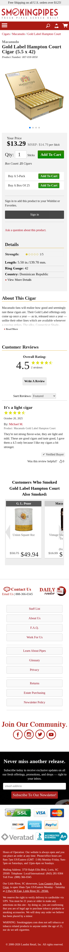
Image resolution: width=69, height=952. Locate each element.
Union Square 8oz (24, 534)
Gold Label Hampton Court (44, 34)
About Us (34, 618)
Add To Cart (51, 154)
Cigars (6, 34)
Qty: (9, 154)
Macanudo (18, 34)
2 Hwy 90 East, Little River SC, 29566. (27, 891)
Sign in (34, 214)
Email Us (7, 594)
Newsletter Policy (34, 702)
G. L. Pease (23, 503)
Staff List (34, 608)
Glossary (34, 660)
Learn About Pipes (34, 650)
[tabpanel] (23, 529)
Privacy (34, 669)
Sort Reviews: (22, 396)
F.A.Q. (34, 627)
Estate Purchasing (34, 692)
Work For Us (35, 637)
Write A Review (34, 381)
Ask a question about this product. (25, 230)
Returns (34, 683)
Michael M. (16, 424)
